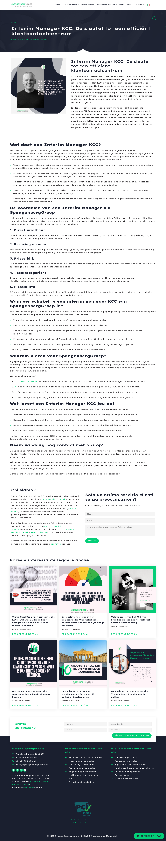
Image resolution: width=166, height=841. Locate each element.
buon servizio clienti (53, 499)
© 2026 (50, 836)
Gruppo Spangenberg (67, 836)
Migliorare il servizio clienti (110, 5)
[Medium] (24, 770)
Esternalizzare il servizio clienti (78, 5)
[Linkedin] (17, 770)
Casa (57, 5)
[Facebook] (13, 770)
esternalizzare (38, 532)
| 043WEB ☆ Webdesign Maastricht (99, 836)
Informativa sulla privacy (83, 823)
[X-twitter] (21, 770)
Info (129, 5)
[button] (25, 634)
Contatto (139, 5)
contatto (56, 544)
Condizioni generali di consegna (83, 820)
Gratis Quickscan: (28, 381)
